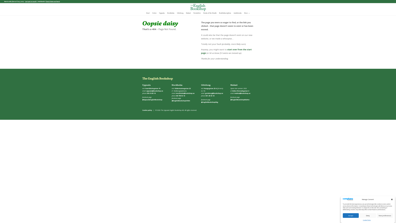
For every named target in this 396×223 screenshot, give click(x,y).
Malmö (188, 13)
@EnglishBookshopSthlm (181, 101)
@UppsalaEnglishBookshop (152, 100)
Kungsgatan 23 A (210, 88)
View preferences (385, 216)
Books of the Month (209, 13)
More (246, 13)
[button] (392, 199)
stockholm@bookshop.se (185, 93)
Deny (368, 216)
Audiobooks (238, 13)
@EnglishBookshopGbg (209, 102)
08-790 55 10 (180, 96)
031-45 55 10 (210, 96)
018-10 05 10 (151, 93)
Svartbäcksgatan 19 (152, 88)
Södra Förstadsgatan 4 (240, 91)
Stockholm (170, 13)
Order (154, 13)
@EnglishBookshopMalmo (239, 100)
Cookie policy (147, 110)
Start (148, 13)
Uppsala (162, 13)
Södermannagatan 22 (183, 88)
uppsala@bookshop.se (154, 91)
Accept (350, 216)
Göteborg (180, 13)
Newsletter (197, 13)
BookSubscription (225, 13)
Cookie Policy (367, 220)
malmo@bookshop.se (242, 93)
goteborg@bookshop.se (214, 93)
